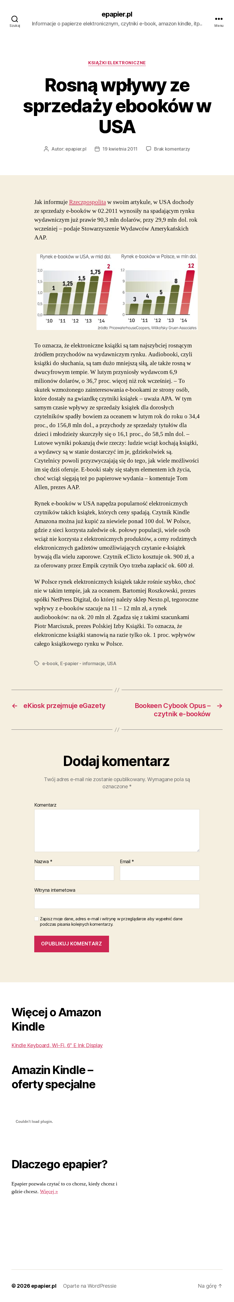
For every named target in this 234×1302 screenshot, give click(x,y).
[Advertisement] (29, 1227)
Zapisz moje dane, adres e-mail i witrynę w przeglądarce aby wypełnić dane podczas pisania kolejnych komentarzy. (111, 921)
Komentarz (45, 805)
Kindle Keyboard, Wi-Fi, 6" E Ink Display (57, 1045)
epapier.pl (117, 14)
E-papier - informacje (82, 663)
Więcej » (49, 1191)
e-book (50, 663)
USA (111, 663)
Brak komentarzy (172, 149)
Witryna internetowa (54, 890)
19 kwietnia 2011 (120, 149)
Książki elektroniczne (117, 62)
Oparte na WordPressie (89, 1286)
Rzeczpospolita (87, 202)
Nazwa (43, 861)
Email (127, 861)
